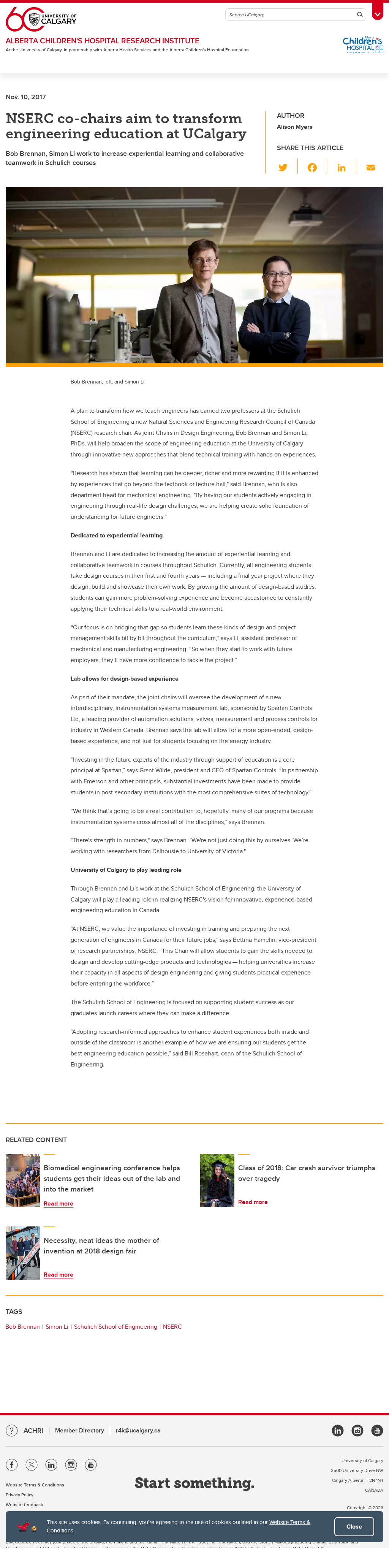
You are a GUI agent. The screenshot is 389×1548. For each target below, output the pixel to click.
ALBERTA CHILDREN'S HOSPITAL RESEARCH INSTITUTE (102, 40)
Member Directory (79, 1430)
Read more (58, 1203)
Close (354, 1526)
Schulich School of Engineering (115, 1326)
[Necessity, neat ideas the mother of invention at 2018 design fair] (23, 1253)
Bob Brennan (22, 1326)
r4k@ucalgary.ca (138, 1430)
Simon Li (57, 1326)
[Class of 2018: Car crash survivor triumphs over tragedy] (217, 1180)
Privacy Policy (19, 1494)
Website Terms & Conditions (35, 1484)
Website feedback (24, 1504)
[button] (287, 166)
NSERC (172, 1326)
